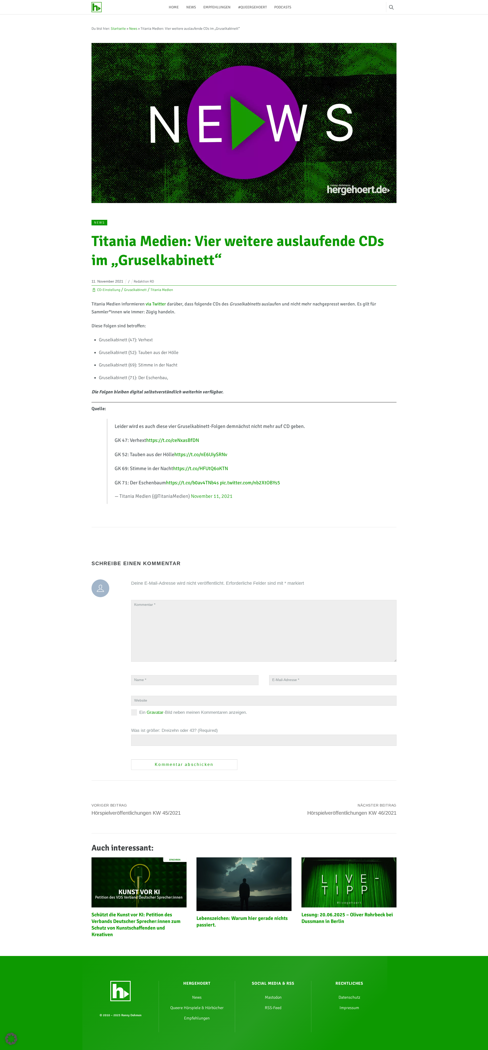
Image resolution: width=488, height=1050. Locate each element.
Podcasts (282, 7)
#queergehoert (252, 7)
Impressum (349, 1007)
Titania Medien (161, 290)
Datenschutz (349, 997)
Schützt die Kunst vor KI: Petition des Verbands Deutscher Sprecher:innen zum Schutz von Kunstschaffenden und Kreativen (136, 925)
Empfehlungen (217, 7)
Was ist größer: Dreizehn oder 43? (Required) (174, 730)
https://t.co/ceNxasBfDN (172, 440)
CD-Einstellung (108, 290)
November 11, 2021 (212, 496)
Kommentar (144, 605)
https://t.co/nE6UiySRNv (200, 454)
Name (140, 680)
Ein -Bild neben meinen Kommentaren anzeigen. (193, 712)
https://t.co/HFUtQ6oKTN (200, 468)
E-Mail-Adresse (285, 680)
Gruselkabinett (135, 290)
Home (174, 7)
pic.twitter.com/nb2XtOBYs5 (250, 483)
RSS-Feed (273, 1007)
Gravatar (155, 712)
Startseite (118, 28)
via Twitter (156, 304)
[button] (11, 1039)
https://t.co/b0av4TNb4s (192, 483)
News (191, 7)
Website (140, 700)
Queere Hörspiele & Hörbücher (197, 1007)
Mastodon (273, 997)
